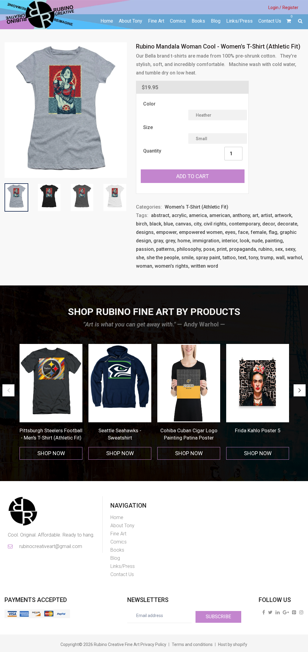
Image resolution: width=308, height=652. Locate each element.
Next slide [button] (300, 390)
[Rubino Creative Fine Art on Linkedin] (278, 612)
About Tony (130, 21)
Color (149, 104)
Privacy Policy (153, 644)
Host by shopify (232, 644)
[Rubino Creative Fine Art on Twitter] (270, 612)
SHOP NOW (51, 453)
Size (148, 127)
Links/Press (239, 21)
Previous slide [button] (8, 390)
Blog (215, 21)
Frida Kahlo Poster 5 (258, 430)
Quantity (152, 151)
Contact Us (269, 21)
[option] (51, 402)
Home (106, 21)
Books (198, 21)
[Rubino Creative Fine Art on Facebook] (263, 612)
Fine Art (156, 21)
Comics (178, 21)
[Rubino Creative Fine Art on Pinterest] (294, 612)
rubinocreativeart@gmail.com (50, 546)
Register (290, 7)
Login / (274, 7)
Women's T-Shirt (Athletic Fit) (196, 207)
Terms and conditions (192, 644)
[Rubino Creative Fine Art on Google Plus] (286, 612)
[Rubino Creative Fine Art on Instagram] (301, 612)
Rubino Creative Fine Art (117, 644)
